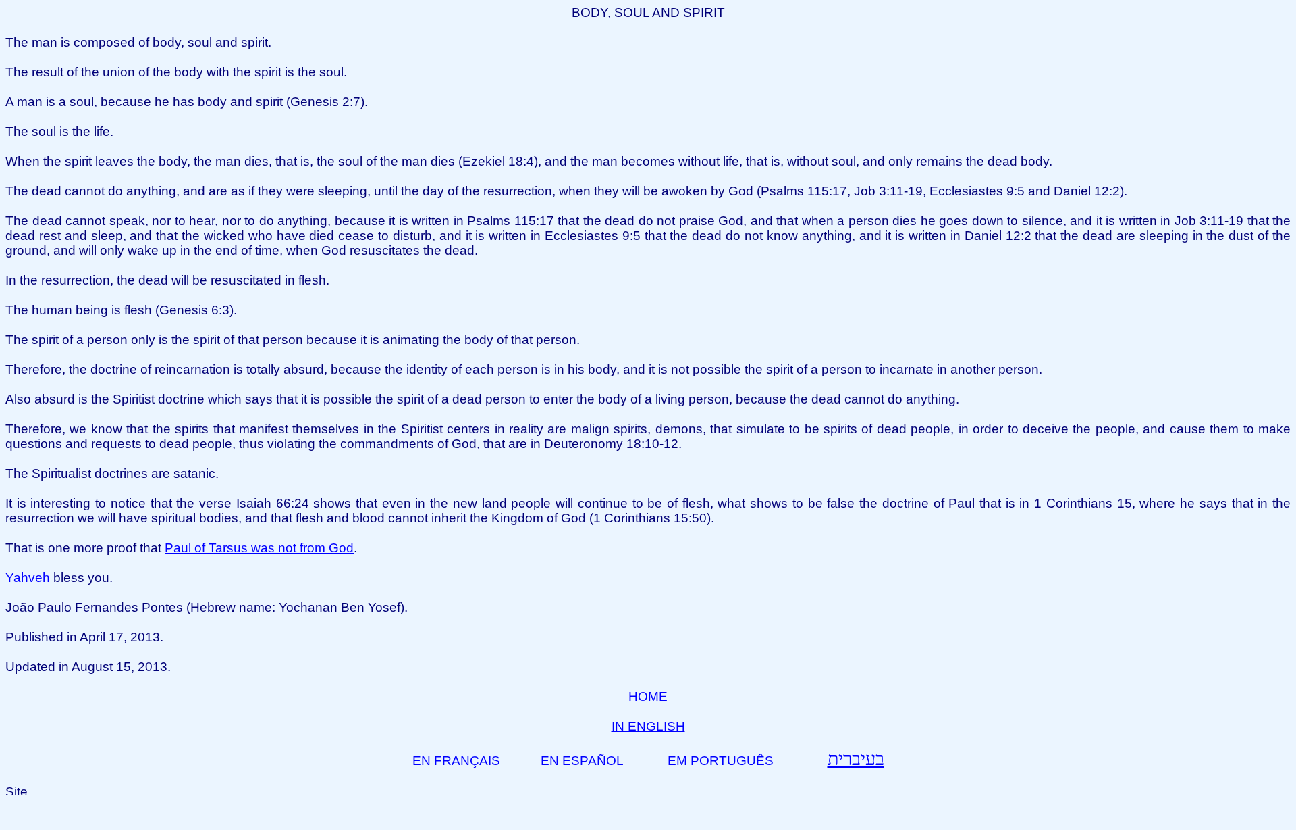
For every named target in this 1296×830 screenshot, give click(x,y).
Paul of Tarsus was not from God (259, 548)
